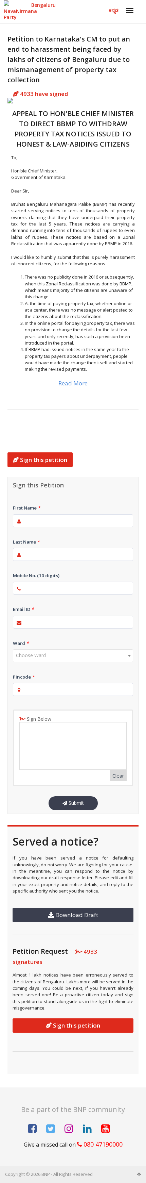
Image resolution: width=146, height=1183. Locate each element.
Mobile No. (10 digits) (36, 575)
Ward (21, 643)
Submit (75, 803)
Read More (73, 383)
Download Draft (76, 915)
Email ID (23, 609)
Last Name (26, 542)
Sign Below (38, 719)
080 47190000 (102, 1144)
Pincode (23, 677)
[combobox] (73, 655)
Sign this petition (43, 460)
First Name (26, 508)
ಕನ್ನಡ (113, 10)
